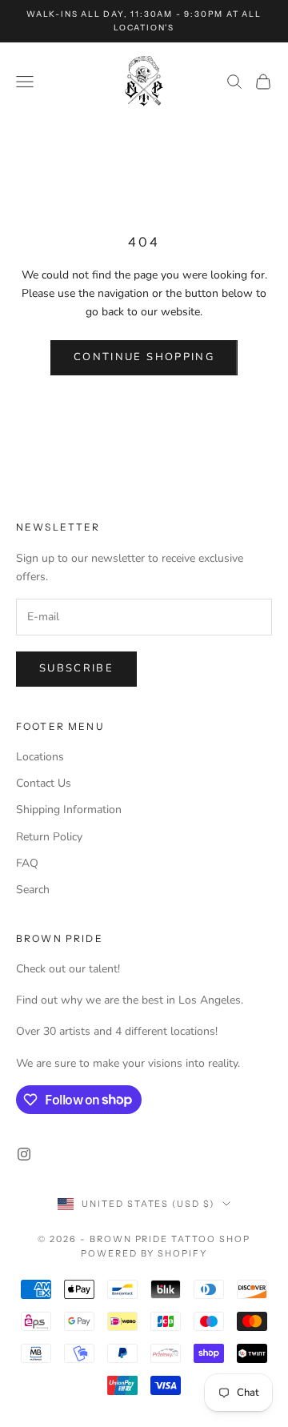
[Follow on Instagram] (24, 1154)
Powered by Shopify (144, 1253)
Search (33, 889)
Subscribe (76, 668)
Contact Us (43, 783)
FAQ (27, 863)
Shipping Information (69, 809)
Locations (40, 756)
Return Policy (49, 836)
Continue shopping (144, 357)
